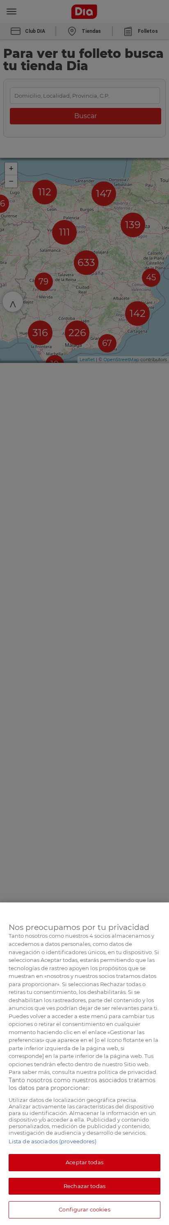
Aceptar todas (84, 1162)
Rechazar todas (84, 1186)
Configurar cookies (84, 1209)
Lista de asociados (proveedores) (52, 1141)
